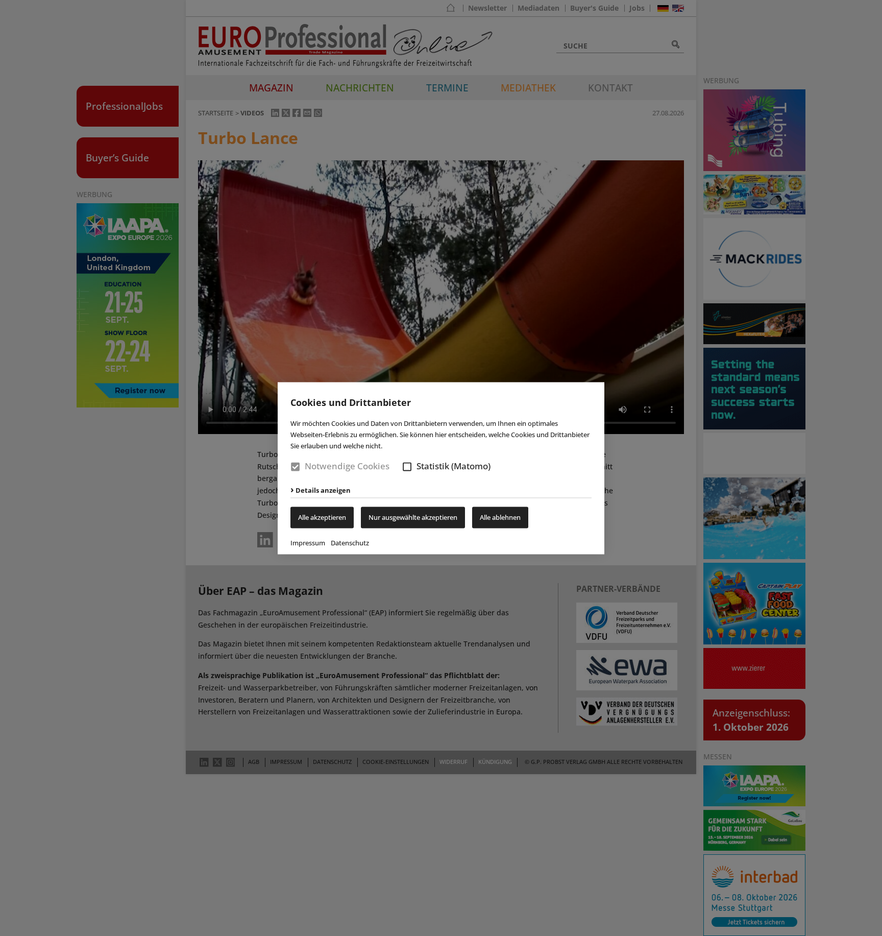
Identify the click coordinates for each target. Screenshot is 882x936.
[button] (407, 467)
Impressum (307, 542)
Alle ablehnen (500, 517)
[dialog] (441, 468)
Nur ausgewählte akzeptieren (413, 517)
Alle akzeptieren (322, 517)
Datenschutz (350, 542)
